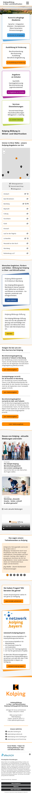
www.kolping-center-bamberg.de (16, 736)
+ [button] (4, 150)
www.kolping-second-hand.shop (16, 739)
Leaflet (28, 178)
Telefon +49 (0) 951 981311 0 (16, 718)
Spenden (9, 334)
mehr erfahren (11, 300)
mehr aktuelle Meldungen (13, 509)
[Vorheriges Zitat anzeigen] (4, 558)
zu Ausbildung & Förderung (16, 62)
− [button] (4, 152)
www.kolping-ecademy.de (14, 734)
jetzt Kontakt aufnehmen (13, 601)
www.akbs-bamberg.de (14, 731)
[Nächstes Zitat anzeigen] (27, 558)
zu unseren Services (16, 120)
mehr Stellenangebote (16, 424)
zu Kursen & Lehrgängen (16, 35)
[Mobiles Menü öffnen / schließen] (27, 3)
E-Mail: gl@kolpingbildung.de (16, 720)
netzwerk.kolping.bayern (16, 666)
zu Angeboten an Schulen (16, 92)
